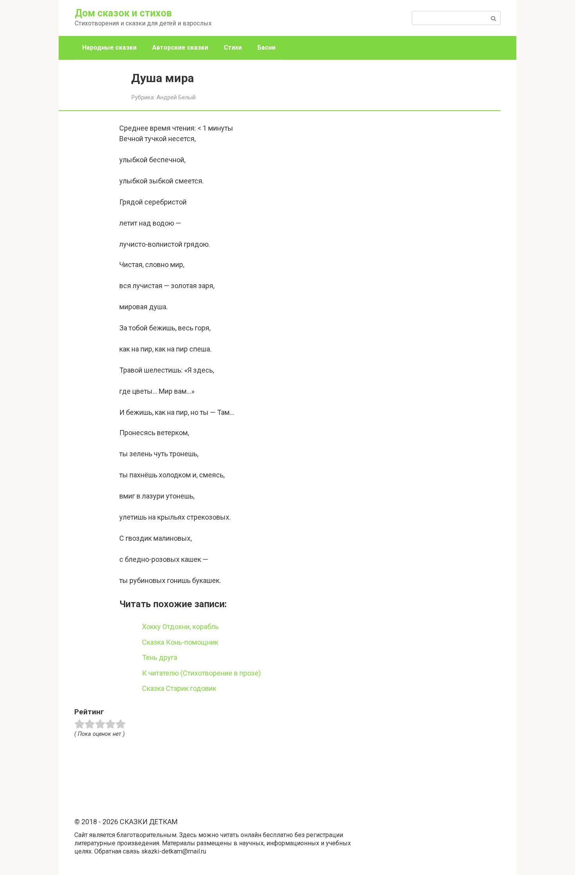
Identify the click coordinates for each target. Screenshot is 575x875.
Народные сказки (109, 47)
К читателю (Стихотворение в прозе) (201, 673)
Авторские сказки (180, 47)
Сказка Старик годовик (179, 688)
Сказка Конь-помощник (180, 642)
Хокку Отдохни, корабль (180, 626)
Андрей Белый (176, 97)
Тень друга (159, 657)
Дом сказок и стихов (123, 13)
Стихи (233, 47)
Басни (266, 47)
